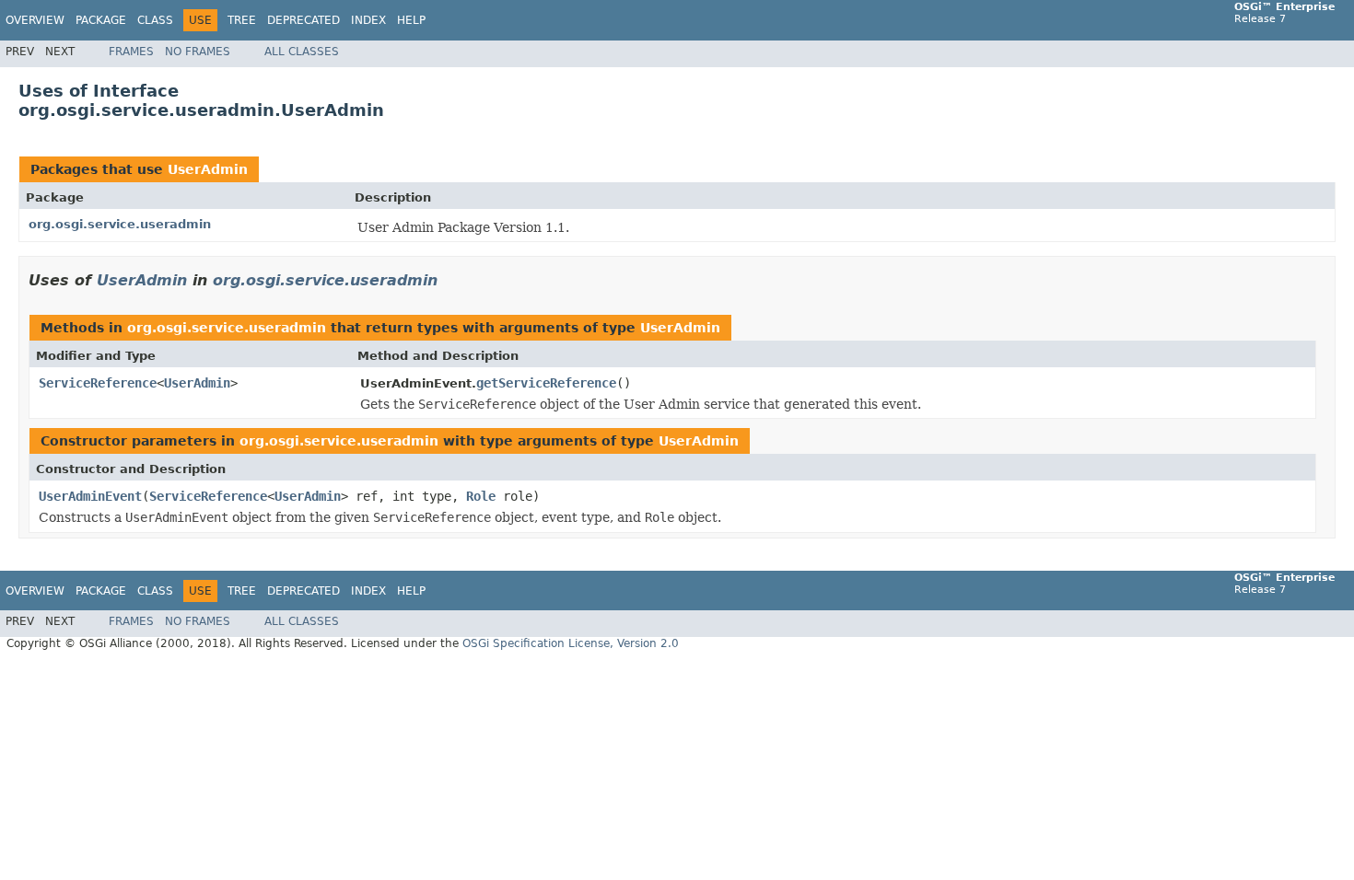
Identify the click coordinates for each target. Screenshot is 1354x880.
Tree (242, 20)
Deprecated (303, 20)
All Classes (301, 51)
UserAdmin (208, 169)
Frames (131, 51)
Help (411, 20)
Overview (35, 20)
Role (481, 496)
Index (368, 20)
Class (155, 20)
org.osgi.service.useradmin (120, 224)
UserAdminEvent (90, 496)
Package (101, 20)
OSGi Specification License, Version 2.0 (570, 643)
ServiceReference (98, 383)
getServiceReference (546, 383)
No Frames (197, 51)
